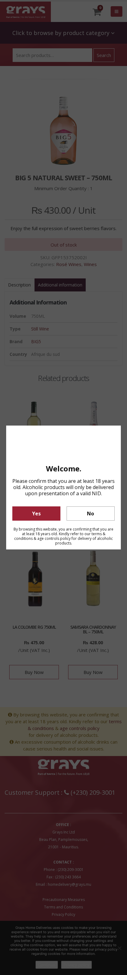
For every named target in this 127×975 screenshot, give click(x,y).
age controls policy (54, 538)
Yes (36, 513)
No (90, 513)
